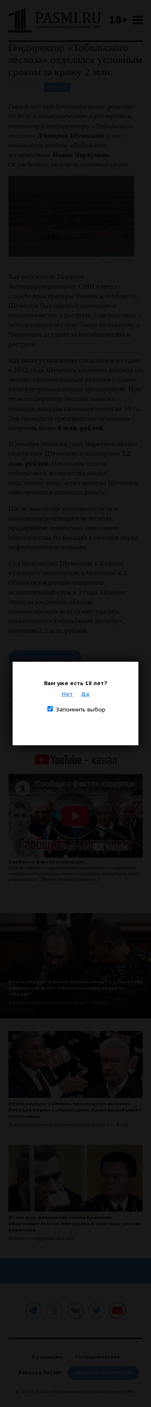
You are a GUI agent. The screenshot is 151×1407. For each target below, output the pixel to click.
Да (85, 694)
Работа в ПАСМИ (39, 1372)
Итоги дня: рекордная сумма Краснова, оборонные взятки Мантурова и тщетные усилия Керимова (74, 1223)
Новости (57, 87)
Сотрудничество (97, 1357)
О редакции (46, 1357)
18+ (118, 19)
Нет (67, 694)
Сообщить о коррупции (45, 658)
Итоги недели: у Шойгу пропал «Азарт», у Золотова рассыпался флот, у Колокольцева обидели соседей (75, 987)
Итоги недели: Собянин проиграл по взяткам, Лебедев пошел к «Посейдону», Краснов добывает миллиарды (75, 1109)
